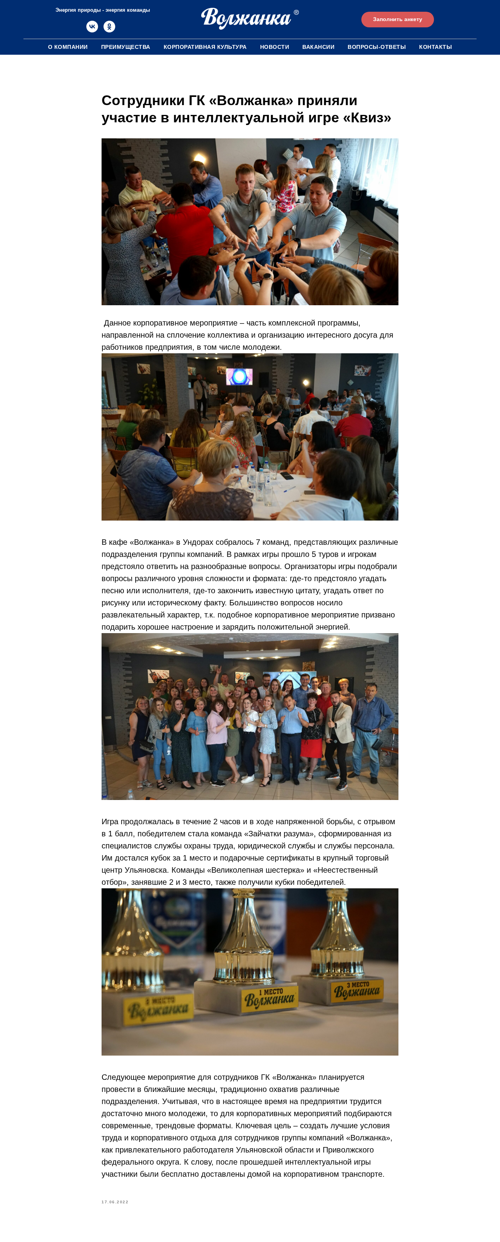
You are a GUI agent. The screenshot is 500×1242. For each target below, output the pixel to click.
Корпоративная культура (205, 47)
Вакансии (318, 47)
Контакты (435, 47)
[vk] (92, 30)
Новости (274, 47)
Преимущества (125, 47)
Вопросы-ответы (377, 47)
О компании (68, 47)
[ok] (109, 30)
